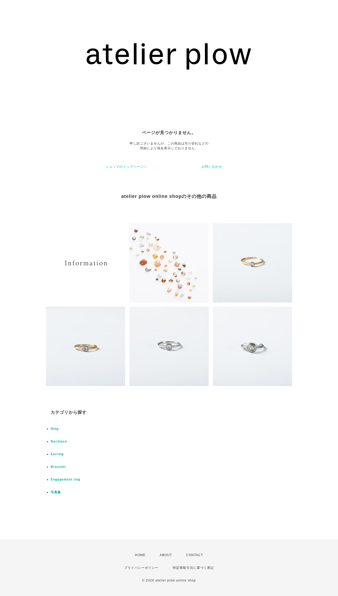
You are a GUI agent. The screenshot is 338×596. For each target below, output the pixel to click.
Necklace (59, 441)
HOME (140, 555)
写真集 (56, 492)
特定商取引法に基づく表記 (193, 568)
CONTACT (194, 555)
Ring (55, 429)
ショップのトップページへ (126, 167)
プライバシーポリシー (141, 568)
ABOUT (166, 555)
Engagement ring (65, 479)
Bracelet (58, 467)
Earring (57, 454)
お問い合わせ (211, 167)
